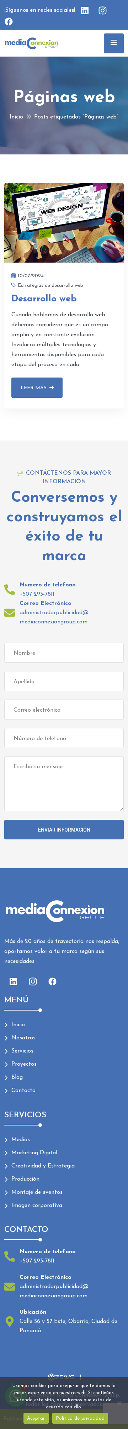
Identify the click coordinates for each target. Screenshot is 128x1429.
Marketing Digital (34, 1153)
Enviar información (64, 830)
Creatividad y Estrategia (43, 1166)
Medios (20, 1140)
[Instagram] (33, 982)
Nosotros (23, 1038)
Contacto (23, 1090)
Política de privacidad (80, 1418)
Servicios (22, 1051)
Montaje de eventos (37, 1192)
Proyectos (24, 1064)
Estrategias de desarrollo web (50, 285)
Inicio (16, 117)
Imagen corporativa (36, 1205)
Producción (25, 1179)
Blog (17, 1077)
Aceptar (36, 1418)
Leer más (34, 388)
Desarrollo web (44, 299)
